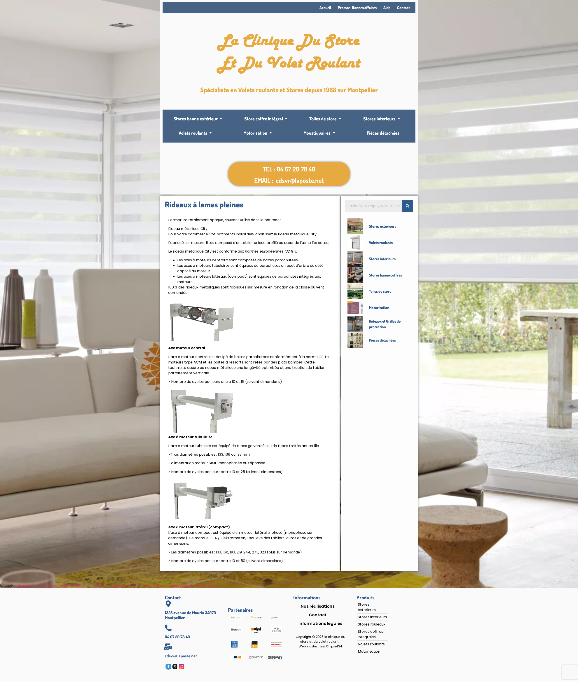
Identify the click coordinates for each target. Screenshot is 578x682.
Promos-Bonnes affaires (357, 7)
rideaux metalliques (109, 585)
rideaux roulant (179, 585)
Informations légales (320, 623)
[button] (198, 118)
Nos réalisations (318, 606)
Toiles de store (323, 119)
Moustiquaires (317, 133)
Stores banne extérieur (196, 119)
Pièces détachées (383, 133)
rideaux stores (206, 585)
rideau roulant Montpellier (69, 585)
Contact (403, 7)
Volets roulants (193, 133)
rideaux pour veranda (146, 585)
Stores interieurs (379, 119)
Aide (386, 7)
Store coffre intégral (263, 119)
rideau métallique (30, 585)
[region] (58, 644)
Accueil (325, 7)
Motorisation (255, 133)
